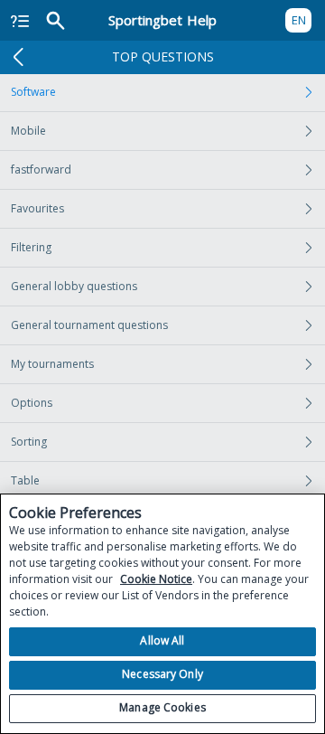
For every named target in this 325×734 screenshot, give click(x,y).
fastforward (41, 169)
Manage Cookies (162, 707)
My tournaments (52, 364)
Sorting (29, 441)
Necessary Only (162, 674)
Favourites (37, 208)
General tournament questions (89, 325)
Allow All (162, 640)
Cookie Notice (156, 579)
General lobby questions (74, 286)
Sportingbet (162, 20)
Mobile (28, 130)
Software (33, 91)
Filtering (31, 247)
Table (25, 480)
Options (31, 402)
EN (299, 20)
